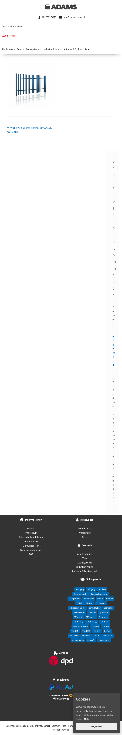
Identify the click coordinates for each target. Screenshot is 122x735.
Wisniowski (86, 635)
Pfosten (109, 598)
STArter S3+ (90, 617)
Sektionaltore (79, 612)
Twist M (105, 626)
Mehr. (87, 719)
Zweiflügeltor (104, 640)
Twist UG (86, 631)
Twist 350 (104, 621)
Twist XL (97, 631)
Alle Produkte (8, 49)
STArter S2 (78, 617)
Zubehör (91, 640)
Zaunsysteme (32, 49)
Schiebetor (100, 603)
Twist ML (75, 631)
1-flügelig (80, 589)
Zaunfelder (107, 635)
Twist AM (95, 626)
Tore (19, 49)
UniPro (107, 631)
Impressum (31, 532)
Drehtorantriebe (80, 594)
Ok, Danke (96, 726)
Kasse (84, 537)
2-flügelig (91, 589)
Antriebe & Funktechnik (75, 49)
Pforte (100, 598)
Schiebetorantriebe (77, 608)
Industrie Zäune (51, 49)
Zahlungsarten (31, 545)
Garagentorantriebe (99, 594)
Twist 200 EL (92, 621)
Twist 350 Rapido (80, 626)
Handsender (89, 598)
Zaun (97, 635)
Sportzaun (103, 612)
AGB (31, 554)
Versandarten (31, 541)
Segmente (108, 608)
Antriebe (102, 589)
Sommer (92, 612)
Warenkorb (85, 532)
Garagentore (74, 598)
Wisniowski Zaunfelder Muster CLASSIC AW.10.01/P (29, 129)
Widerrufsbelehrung (31, 549)
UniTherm (74, 635)
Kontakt (31, 528)
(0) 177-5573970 (48, 17)
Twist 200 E (78, 621)
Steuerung (103, 617)
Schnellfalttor (94, 608)
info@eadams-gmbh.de (74, 17)
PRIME (79, 603)
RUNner (89, 603)
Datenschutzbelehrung (31, 537)
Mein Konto (84, 528)
